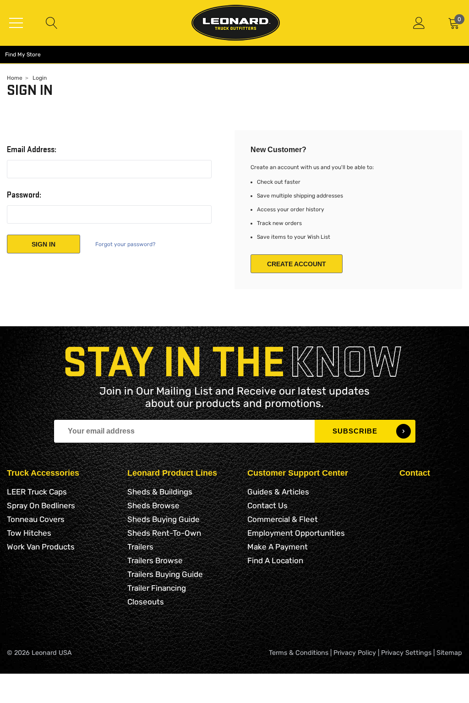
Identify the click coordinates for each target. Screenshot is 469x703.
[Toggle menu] (16, 23)
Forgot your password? (125, 244)
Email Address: (31, 150)
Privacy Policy (354, 653)
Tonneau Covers (36, 519)
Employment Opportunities (296, 533)
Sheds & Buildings (159, 491)
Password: (24, 195)
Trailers (140, 546)
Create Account (296, 264)
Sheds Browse (153, 505)
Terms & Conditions (298, 653)
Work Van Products (41, 546)
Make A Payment (277, 546)
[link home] (235, 23)
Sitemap (449, 653)
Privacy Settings (406, 653)
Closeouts (145, 601)
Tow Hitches (29, 533)
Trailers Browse (155, 560)
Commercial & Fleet (282, 519)
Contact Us (267, 505)
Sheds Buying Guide (163, 519)
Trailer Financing (156, 588)
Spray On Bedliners (41, 505)
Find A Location (275, 560)
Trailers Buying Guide (165, 574)
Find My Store (23, 54)
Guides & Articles (278, 491)
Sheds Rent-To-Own (164, 533)
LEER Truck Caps (37, 491)
